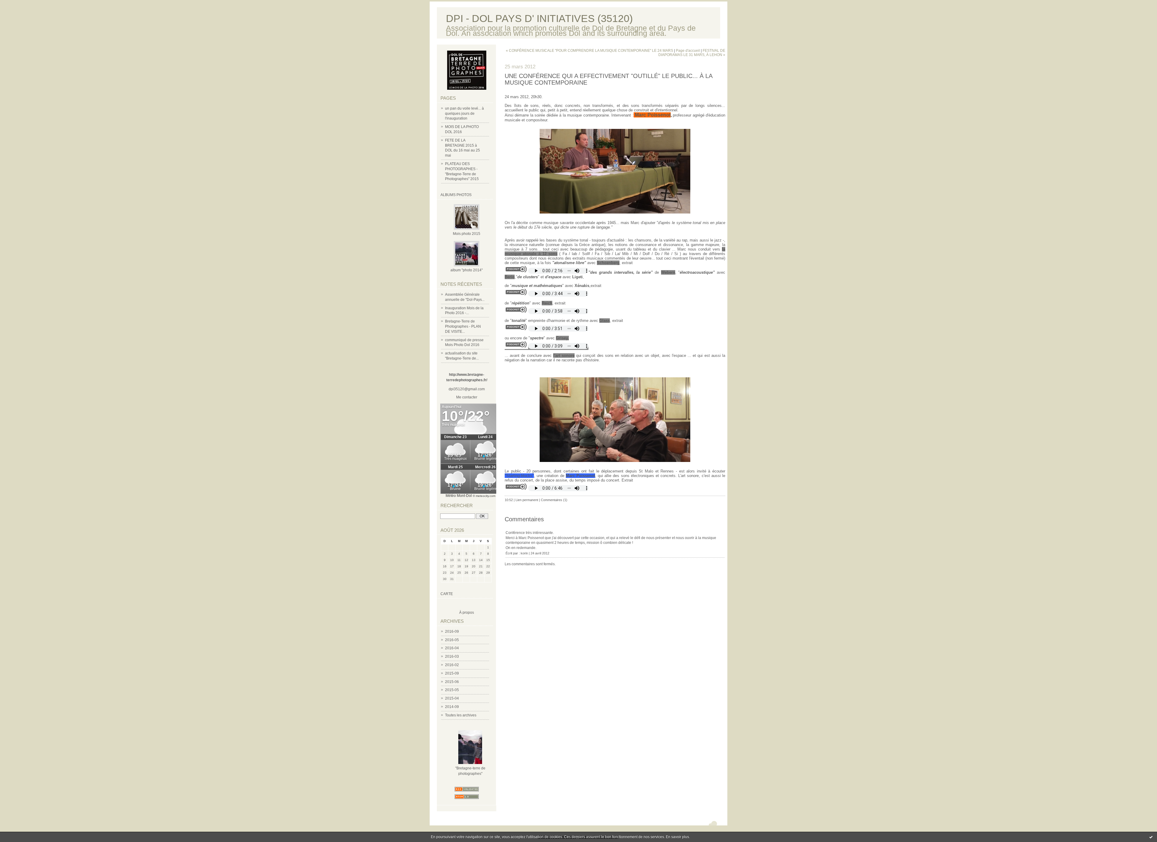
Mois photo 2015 (466, 234)
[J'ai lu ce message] (1151, 836)
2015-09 (452, 673)
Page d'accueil (688, 50)
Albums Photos (456, 195)
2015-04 (452, 698)
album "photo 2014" (466, 270)
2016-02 (452, 665)
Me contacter (466, 397)
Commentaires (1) (554, 500)
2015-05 (452, 690)
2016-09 (452, 631)
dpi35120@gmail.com (467, 389)
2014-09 (452, 707)
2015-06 (452, 682)
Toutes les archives (460, 715)
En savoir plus (677, 837)
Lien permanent (527, 500)
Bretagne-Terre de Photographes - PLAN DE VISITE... (463, 326)
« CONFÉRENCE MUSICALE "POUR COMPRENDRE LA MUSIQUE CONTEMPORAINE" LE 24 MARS (589, 50)
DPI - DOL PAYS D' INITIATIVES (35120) (539, 18)
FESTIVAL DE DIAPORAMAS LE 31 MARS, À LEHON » (691, 52)
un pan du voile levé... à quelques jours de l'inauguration (464, 113)
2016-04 (452, 648)
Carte (447, 594)
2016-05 (452, 640)
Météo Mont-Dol (459, 496)
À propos (466, 612)
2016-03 (452, 656)
